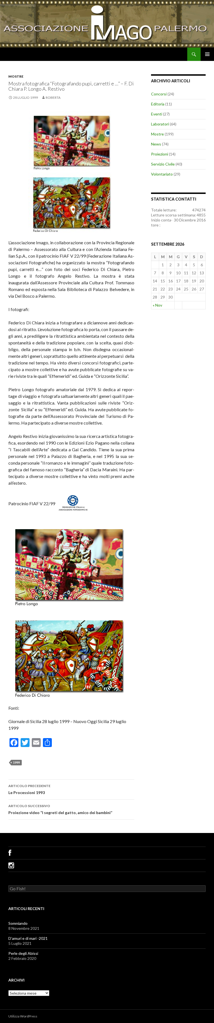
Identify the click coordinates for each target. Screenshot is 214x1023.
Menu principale (207, 54)
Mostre (15, 76)
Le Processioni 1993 (29, 789)
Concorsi (159, 94)
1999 (16, 762)
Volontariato (162, 174)
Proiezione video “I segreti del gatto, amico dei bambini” (60, 809)
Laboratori (160, 124)
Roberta (53, 97)
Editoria (157, 104)
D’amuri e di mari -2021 (28, 938)
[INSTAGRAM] (107, 865)
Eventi (156, 114)
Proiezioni (159, 154)
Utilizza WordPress (22, 1016)
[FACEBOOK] (107, 853)
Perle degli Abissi (23, 953)
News (156, 144)
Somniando (18, 923)
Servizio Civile (163, 164)
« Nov (157, 305)
